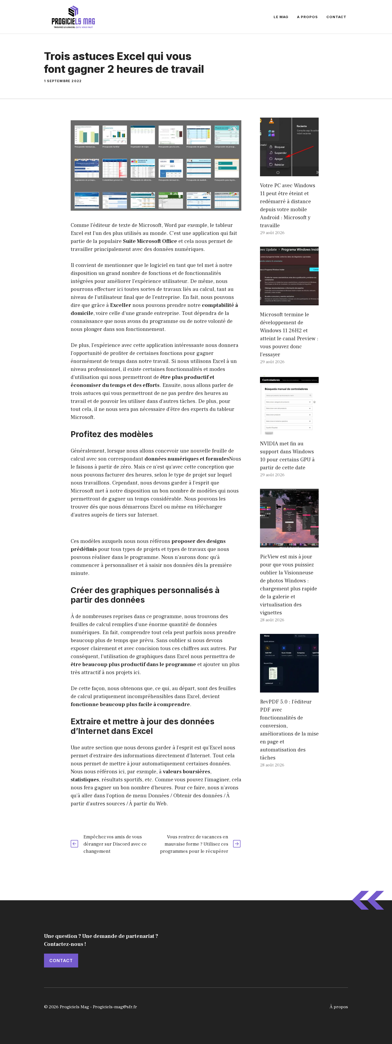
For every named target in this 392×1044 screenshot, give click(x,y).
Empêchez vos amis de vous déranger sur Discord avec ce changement (115, 844)
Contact (336, 17)
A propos (307, 17)
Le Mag (281, 17)
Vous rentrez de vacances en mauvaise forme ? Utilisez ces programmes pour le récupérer (194, 844)
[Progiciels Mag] (73, 16)
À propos (339, 1007)
